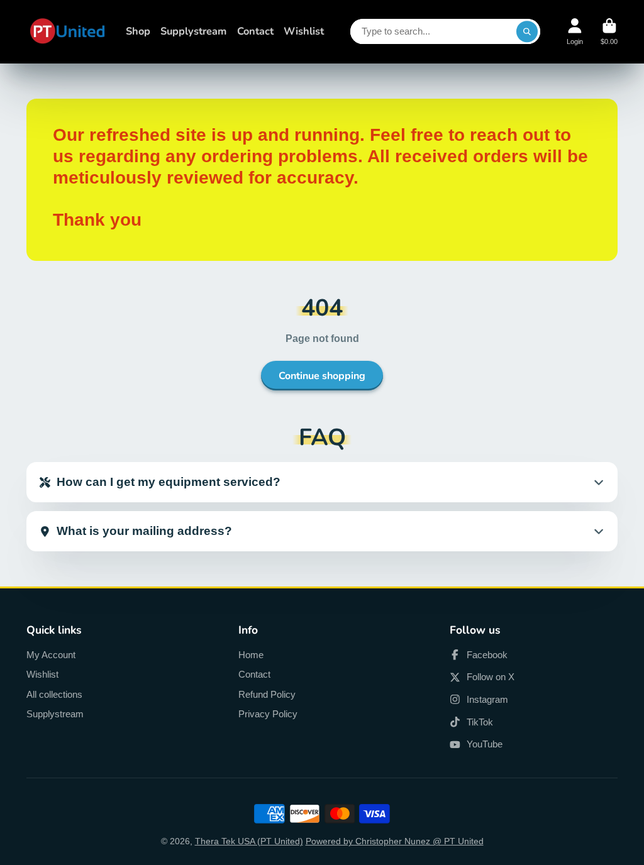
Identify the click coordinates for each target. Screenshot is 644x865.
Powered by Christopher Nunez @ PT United (395, 841)
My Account (50, 654)
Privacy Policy (267, 713)
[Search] (527, 31)
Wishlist (304, 31)
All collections (54, 694)
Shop (138, 31)
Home (251, 654)
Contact (255, 31)
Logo (67, 31)
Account (575, 31)
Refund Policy (267, 694)
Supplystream (193, 31)
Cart (609, 31)
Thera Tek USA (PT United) (249, 841)
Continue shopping (322, 376)
